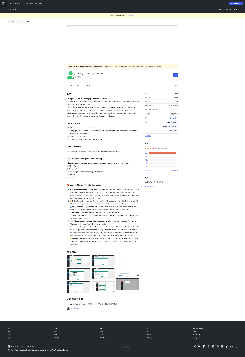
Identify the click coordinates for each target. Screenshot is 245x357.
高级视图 (148, 136)
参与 (148, 328)
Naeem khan (87, 77)
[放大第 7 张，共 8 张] (137, 258)
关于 (9, 328)
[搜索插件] (28, 21)
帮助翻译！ (131, 15)
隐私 (9, 338)
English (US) (174, 118)
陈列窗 (56, 328)
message (174, 122)
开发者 (102, 335)
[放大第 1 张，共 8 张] (87, 258)
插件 (55, 335)
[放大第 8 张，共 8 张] (137, 281)
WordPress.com (199, 328)
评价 (78, 85)
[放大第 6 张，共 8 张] (112, 283)
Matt (195, 332)
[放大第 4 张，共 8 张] (112, 258)
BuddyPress (197, 338)
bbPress (196, 335)
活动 (148, 332)
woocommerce (173, 130)
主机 (9, 335)
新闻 (9, 332)
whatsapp (174, 126)
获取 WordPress (236, 3)
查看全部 (175, 170)
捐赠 (149, 335)
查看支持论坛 (149, 187)
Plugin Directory (13, 9)
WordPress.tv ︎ (105, 338)
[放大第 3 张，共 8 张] (87, 284)
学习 (101, 328)
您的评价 (148, 170)
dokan (168, 122)
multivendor (166, 126)
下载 (175, 75)
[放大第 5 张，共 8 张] (112, 271)
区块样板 (56, 338)
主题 (55, 332)
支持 (176, 85)
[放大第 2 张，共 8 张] (87, 271)
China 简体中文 (30, 346)
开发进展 (87, 85)
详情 (70, 85)
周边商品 (150, 338)
